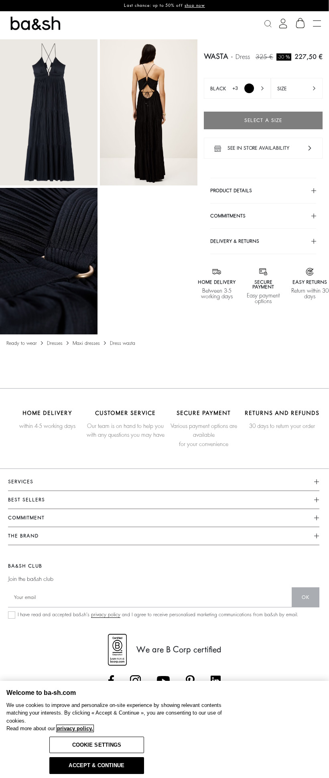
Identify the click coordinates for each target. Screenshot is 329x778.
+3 (224, 88)
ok (305, 597)
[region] (164, 729)
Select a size (263, 120)
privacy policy (105, 614)
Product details (231, 190)
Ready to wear (21, 343)
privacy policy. (75, 728)
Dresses (55, 343)
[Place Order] (300, 23)
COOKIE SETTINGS (97, 745)
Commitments (228, 216)
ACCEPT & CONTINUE (96, 765)
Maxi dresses (86, 343)
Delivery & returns (234, 241)
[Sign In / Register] (283, 23)
